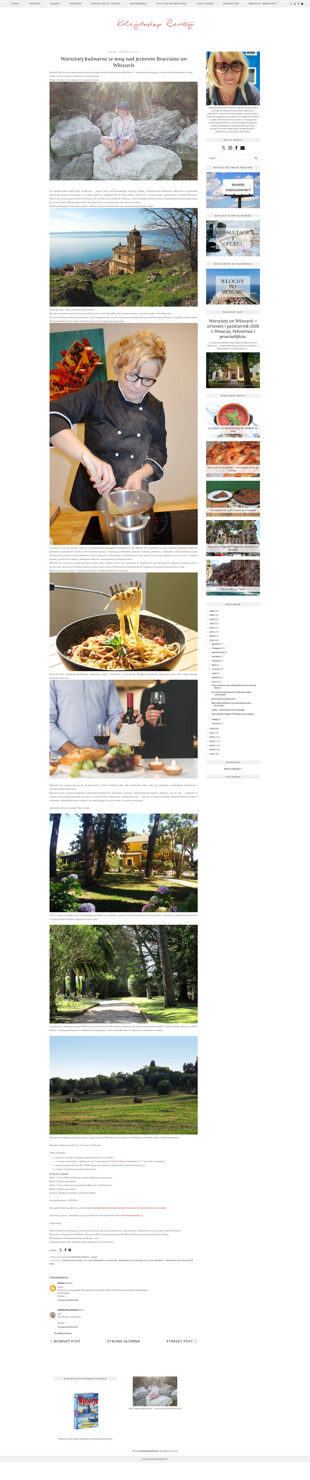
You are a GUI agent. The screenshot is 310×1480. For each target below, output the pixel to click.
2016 (211, 737)
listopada (216, 648)
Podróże (76, 3)
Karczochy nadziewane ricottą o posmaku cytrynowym (231, 693)
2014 (211, 745)
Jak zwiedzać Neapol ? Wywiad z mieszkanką (233, 714)
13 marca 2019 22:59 (68, 1327)
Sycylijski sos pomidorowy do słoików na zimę (233, 430)
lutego (215, 719)
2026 (211, 611)
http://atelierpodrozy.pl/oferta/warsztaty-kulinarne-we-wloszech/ (118, 1207)
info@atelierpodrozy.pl (132, 1215)
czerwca (216, 669)
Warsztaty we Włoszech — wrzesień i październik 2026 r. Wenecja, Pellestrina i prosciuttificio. (233, 328)
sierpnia (216, 660)
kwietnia (216, 677)
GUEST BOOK (205, 3)
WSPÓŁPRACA (138, 3)
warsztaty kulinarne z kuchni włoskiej (142, 1260)
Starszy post (179, 1341)
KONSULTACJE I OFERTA (106, 3)
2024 (211, 619)
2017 (211, 732)
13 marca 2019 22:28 (68, 1300)
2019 (211, 640)
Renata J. (62, 1283)
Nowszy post (67, 1341)
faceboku (161, 1207)
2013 (211, 749)
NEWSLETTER (231, 3)
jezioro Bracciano (72, 1260)
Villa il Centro (117, 1161)
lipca (214, 664)
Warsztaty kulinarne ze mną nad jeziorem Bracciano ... (231, 704)
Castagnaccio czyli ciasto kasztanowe (233, 510)
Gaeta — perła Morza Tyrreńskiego (228, 709)
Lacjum (88, 1260)
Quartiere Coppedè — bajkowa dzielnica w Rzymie (233, 548)
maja (214, 673)
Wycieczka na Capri (233, 589)
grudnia (215, 643)
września (216, 656)
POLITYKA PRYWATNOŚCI (172, 3)
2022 (211, 627)
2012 (211, 753)
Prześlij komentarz (63, 1333)
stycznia (216, 723)
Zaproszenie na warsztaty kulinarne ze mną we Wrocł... (234, 686)
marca (215, 681)
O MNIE (15, 3)
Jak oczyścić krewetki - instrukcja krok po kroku (233, 469)
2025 (211, 615)
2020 (211, 636)
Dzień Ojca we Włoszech (223, 698)
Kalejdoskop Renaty (155, 24)
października (218, 652)
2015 (211, 741)
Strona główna (123, 1341)
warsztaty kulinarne (105, 1260)
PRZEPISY (35, 3)
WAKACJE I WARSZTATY (263, 3)
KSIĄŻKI (55, 3)
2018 (211, 728)
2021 (211, 631)
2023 (211, 623)
